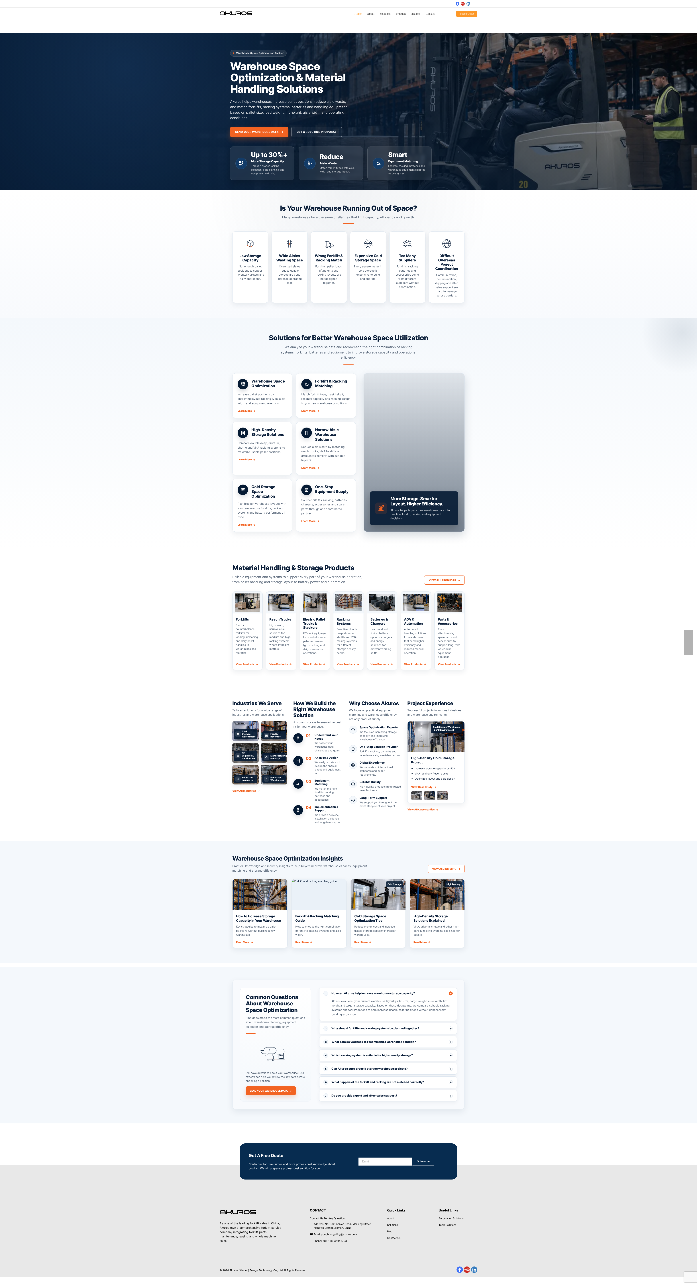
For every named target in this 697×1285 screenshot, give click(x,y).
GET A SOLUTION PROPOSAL (317, 132)
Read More (244, 942)
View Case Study (423, 786)
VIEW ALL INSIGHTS (446, 868)
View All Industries (246, 790)
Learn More (247, 410)
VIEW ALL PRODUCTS (444, 580)
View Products (247, 664)
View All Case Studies (423, 809)
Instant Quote (467, 13)
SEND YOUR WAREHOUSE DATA (259, 132)
